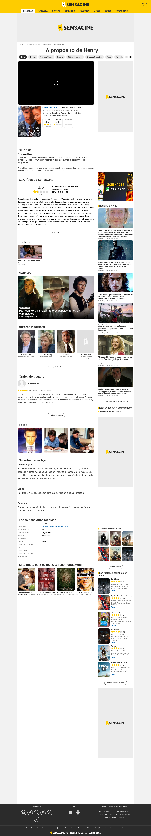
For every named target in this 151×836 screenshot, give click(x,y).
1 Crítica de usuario (56, 415)
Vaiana (113, 646)
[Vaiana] (104, 653)
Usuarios (47, 119)
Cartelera (42, 11)
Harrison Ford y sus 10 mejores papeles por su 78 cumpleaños (49, 312)
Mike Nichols (57, 110)
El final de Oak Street (119, 663)
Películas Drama (46, 44)
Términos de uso (64, 828)
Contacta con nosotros (49, 828)
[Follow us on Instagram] (43, 812)
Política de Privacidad (78, 828)
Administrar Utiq (92, 828)
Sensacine (58, 119)
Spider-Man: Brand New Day (121, 596)
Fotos (23, 425)
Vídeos (97, 11)
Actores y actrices (32, 327)
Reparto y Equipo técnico (56, 367)
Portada (21, 44)
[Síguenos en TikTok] (50, 812)
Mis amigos (68, 119)
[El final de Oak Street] (104, 669)
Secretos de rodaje (32, 460)
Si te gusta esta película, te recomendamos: (50, 564)
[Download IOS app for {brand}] (71, 812)
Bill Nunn (78, 113)
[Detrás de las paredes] (66, 579)
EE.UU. (44, 524)
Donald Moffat (86, 355)
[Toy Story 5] (104, 619)
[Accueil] (75, 4)
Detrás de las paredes (66, 592)
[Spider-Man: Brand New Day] (104, 602)
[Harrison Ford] (26, 341)
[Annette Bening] (46, 341)
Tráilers (24, 242)
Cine (26, 44)
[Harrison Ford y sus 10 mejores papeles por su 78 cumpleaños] (56, 297)
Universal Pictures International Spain (55, 527)
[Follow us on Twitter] (37, 812)
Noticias (56, 11)
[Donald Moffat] (85, 341)
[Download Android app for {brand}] (79, 812)
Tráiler (113, 590)
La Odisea (115, 579)
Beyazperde (102, 814)
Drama (80, 107)
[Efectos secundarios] (46, 579)
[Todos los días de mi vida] (26, 579)
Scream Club (121, 11)
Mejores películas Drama (62, 594)
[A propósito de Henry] (29, 121)
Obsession (115, 629)
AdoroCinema (121, 814)
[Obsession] (104, 636)
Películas (28, 11)
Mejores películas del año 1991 (42, 594)
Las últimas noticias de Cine (115, 401)
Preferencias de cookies (117, 828)
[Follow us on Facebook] (30, 812)
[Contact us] (37, 819)
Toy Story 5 (115, 612)
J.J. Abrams (73, 110)
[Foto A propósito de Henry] (30, 440)
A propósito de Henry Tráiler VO (29, 261)
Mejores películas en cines (116, 683)
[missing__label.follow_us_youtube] (24, 812)
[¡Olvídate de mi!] (85, 579)
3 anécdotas (46, 535)
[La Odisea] (104, 586)
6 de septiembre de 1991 (52, 107)
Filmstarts (120, 811)
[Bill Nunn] (66, 341)
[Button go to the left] (126, 57)
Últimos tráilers (115, 567)
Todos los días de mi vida (28, 592)
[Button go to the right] (130, 57)
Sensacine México (112, 817)
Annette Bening (67, 113)
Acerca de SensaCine (33, 828)
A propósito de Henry (110, 411)
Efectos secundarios (46, 592)
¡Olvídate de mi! (85, 592)
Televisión (84, 11)
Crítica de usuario (31, 376)
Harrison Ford (54, 113)
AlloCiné (102, 811)
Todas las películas (34, 44)
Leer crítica (56, 232)
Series (108, 11)
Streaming (70, 11)
